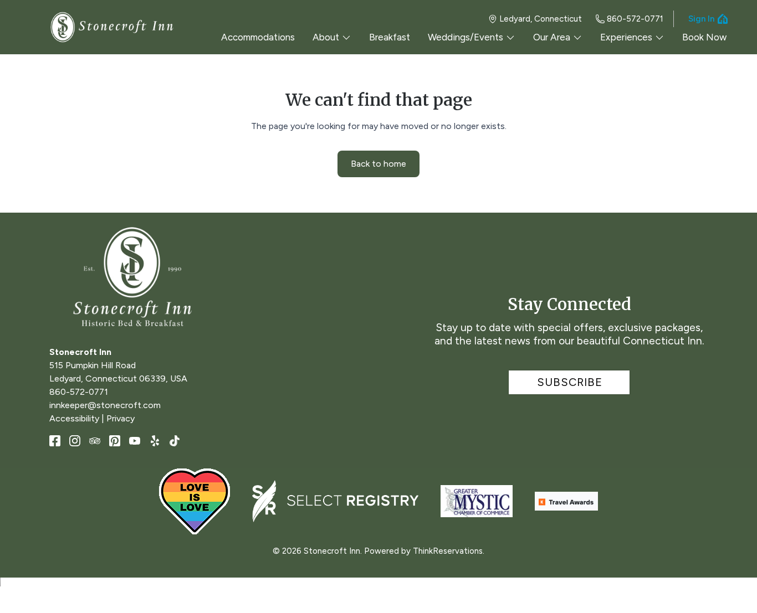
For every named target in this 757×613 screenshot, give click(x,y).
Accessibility (74, 418)
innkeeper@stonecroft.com (105, 405)
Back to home (378, 163)
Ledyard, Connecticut (540, 19)
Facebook (54, 440)
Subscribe (569, 382)
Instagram (74, 440)
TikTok (174, 440)
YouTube (134, 440)
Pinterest (114, 440)
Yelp (154, 440)
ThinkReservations (448, 551)
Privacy (120, 418)
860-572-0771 (635, 19)
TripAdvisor (94, 440)
